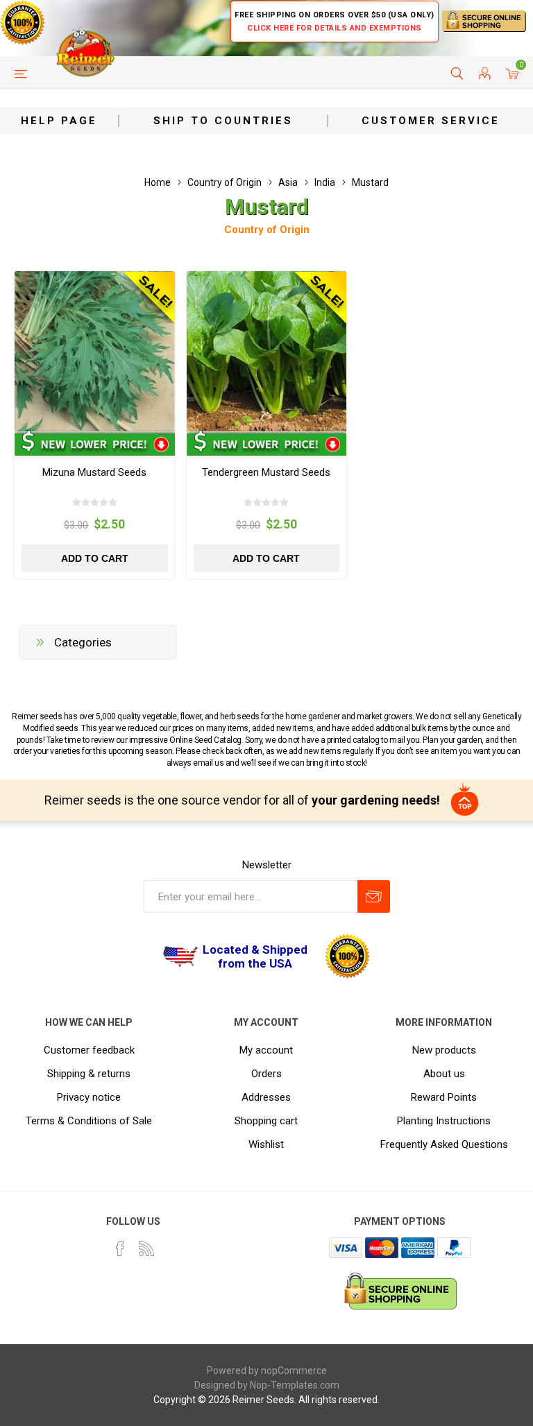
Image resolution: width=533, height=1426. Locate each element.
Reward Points (444, 1097)
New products (444, 1050)
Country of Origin (267, 229)
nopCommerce (294, 1370)
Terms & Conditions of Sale (89, 1121)
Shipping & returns (88, 1073)
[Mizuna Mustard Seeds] (95, 351)
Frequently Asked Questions (444, 1144)
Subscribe (373, 896)
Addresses (266, 1097)
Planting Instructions (444, 1121)
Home (157, 182)
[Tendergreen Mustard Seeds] (267, 351)
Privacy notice (89, 1097)
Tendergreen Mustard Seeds (266, 472)
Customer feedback (89, 1050)
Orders (266, 1073)
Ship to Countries (223, 120)
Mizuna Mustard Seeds (94, 472)
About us (444, 1073)
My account (266, 1050)
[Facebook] (120, 1248)
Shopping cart (266, 1121)
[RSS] (146, 1248)
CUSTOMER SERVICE (431, 120)
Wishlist (266, 1144)
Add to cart (94, 558)
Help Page (59, 120)
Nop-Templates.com (294, 1385)
